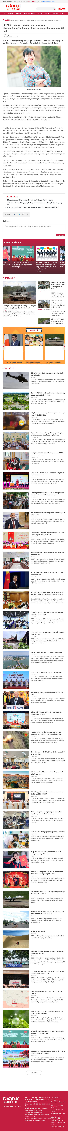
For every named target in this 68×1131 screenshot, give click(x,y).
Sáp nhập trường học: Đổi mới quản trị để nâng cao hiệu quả (13, 364)
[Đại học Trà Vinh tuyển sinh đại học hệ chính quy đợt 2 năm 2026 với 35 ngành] (16, 401)
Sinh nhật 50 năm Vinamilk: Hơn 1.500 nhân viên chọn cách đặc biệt (47, 953)
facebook (15, 214)
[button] (64, 346)
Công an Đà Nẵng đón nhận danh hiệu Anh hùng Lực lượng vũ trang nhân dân (47, 534)
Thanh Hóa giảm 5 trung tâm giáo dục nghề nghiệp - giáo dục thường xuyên (46, 813)
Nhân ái (62, 13)
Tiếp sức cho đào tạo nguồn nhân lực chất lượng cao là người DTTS (46, 853)
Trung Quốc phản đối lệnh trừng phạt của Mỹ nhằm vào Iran (47, 574)
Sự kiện (8, 20)
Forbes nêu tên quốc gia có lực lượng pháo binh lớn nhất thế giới (58, 304)
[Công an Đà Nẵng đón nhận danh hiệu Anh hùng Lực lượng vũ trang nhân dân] (16, 540)
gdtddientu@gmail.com (48, 1)
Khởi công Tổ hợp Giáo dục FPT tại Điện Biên (46, 672)
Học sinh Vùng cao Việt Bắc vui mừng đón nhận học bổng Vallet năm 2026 (47, 972)
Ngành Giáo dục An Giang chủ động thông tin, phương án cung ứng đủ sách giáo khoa (47, 434)
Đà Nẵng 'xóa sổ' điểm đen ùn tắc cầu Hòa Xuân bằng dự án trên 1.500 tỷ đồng (47, 913)
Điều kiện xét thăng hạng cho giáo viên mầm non (54, 364)
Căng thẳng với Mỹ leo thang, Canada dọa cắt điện (47, 693)
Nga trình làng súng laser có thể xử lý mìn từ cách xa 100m (46, 1072)
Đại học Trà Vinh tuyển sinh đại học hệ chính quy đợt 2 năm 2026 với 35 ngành (48, 394)
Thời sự (18, 13)
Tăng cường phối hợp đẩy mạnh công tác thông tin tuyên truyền (30, 200)
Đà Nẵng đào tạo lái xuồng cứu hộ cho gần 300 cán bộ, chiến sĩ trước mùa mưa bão (47, 494)
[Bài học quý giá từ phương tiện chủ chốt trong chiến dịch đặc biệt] (44, 322)
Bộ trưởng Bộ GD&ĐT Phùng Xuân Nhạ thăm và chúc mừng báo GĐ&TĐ (32, 207)
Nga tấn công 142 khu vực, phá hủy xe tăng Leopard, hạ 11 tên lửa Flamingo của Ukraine (46, 733)
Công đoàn (17, 25)
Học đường (54, 13)
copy (27, 214)
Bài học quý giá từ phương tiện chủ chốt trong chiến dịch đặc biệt (57, 322)
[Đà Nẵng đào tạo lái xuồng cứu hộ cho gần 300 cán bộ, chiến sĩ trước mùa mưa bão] (16, 500)
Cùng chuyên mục (13, 242)
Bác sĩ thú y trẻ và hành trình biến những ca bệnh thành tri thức (46, 713)
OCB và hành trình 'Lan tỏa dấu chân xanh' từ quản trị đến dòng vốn (47, 1012)
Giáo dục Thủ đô (62, 9)
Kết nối (39, 13)
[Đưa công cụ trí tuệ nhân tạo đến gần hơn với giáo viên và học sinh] (47, 253)
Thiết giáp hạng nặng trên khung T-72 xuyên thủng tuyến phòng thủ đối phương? (19, 307)
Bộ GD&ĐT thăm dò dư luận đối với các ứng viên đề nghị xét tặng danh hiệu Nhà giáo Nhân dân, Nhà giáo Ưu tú (22, 266)
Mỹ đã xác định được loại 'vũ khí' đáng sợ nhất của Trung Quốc (47, 773)
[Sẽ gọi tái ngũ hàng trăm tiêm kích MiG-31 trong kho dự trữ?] (44, 285)
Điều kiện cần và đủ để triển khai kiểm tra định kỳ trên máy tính (48, 753)
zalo (19, 214)
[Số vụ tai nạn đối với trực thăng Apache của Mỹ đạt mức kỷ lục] (16, 381)
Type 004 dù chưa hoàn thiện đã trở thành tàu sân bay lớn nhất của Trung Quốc (47, 1112)
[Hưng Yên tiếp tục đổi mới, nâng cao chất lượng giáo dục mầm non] (16, 461)
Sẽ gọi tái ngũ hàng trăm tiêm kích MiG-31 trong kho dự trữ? (58, 286)
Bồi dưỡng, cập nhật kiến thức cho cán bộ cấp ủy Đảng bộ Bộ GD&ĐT (47, 793)
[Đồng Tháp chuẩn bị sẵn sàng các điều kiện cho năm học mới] (16, 560)
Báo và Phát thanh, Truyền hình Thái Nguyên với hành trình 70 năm (47, 474)
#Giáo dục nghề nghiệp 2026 (18, 20)
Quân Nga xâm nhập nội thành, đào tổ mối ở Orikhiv (46, 992)
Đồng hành (26, 25)
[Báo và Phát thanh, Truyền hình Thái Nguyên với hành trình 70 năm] (16, 480)
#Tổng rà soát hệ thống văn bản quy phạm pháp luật (40, 20)
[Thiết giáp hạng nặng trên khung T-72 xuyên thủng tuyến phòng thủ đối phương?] (19, 292)
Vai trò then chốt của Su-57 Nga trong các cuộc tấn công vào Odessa (48, 893)
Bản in (23, 214)
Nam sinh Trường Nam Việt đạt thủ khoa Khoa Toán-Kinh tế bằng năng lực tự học (47, 873)
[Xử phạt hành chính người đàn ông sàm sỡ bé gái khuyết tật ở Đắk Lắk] (16, 421)
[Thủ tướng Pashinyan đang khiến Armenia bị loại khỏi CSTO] (16, 520)
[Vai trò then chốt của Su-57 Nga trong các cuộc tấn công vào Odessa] (34, 347)
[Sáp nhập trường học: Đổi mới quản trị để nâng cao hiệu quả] (13, 347)
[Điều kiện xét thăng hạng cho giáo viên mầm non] (54, 347)
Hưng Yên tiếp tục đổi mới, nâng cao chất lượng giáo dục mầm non (47, 454)
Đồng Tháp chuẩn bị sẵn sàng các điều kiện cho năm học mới (47, 554)
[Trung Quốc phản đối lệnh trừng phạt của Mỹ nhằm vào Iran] (16, 580)
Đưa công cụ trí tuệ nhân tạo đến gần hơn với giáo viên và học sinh (47, 265)
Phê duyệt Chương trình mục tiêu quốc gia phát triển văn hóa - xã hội (48, 633)
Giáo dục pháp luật (29, 13)
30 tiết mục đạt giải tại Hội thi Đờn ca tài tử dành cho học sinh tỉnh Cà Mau (48, 1052)
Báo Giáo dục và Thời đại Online (13, 7)
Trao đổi (46, 13)
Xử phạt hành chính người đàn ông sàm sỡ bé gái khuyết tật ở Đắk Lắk (48, 414)
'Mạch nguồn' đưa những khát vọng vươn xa (46, 652)
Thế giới (5, 310)
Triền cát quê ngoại (38, 931)
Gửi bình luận (60, 235)
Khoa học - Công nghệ (38, 25)
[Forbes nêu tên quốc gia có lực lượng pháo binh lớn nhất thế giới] (44, 304)
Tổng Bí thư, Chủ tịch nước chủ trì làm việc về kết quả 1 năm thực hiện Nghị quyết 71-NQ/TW (47, 594)
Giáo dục (11, 13)
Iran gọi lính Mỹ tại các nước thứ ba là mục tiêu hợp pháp (47, 1092)
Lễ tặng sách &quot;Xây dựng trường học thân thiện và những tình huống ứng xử (34, 204)
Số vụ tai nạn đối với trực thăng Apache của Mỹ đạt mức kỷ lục (47, 374)
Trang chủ (4, 13)
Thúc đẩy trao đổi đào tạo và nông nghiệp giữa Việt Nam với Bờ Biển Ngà (47, 1032)
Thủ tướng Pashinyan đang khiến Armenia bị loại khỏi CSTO (48, 514)
